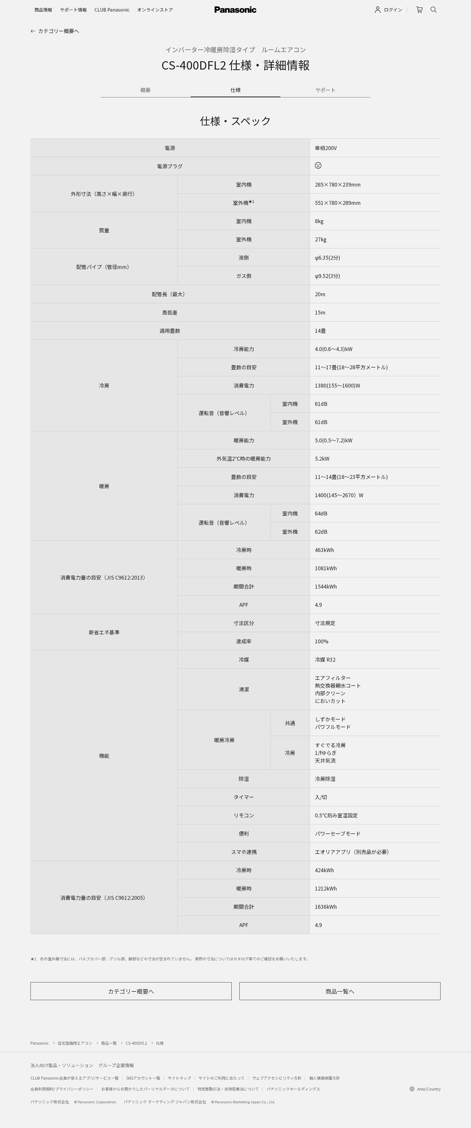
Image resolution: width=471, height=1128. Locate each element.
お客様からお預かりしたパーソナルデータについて (145, 1088)
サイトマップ (179, 1078)
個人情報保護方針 (324, 1078)
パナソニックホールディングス (293, 1088)
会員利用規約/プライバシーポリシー (62, 1088)
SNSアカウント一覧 (143, 1078)
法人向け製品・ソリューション (61, 1065)
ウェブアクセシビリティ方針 (277, 1078)
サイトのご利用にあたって (221, 1078)
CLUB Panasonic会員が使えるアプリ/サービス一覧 (74, 1078)
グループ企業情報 (116, 1065)
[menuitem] (43, 9)
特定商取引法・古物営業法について (228, 1088)
